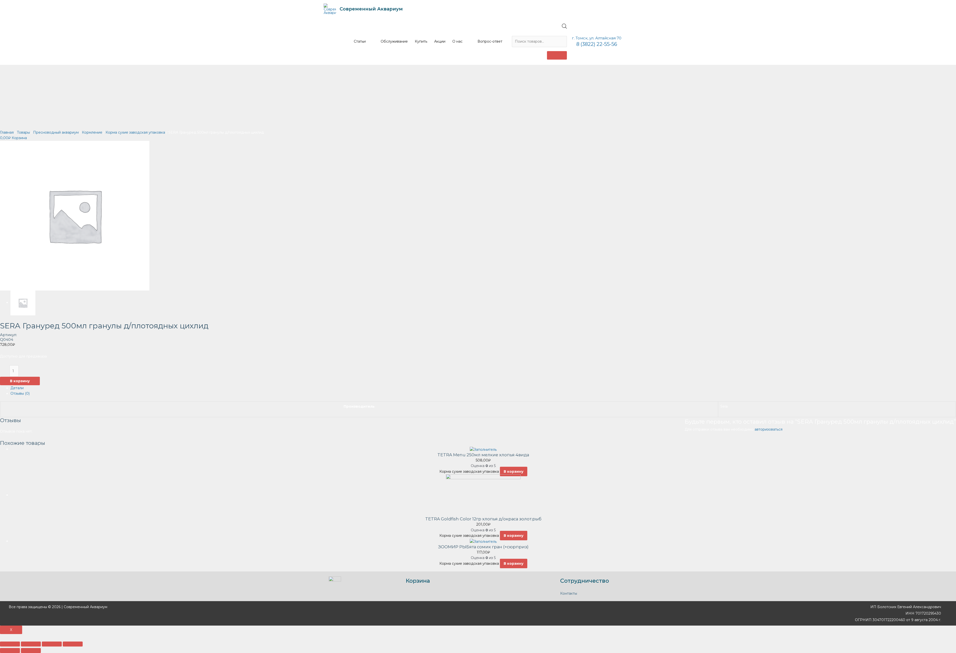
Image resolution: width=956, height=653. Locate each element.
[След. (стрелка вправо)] (31, 650)
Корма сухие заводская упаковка (135, 132)
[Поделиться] (31, 644)
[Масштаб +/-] (73, 644)
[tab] (483, 388)
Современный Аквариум (371, 9)
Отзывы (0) (20, 393)
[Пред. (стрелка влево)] (10, 650)
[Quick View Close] (1, 637)
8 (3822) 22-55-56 (596, 44)
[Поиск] (557, 55)
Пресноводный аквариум (56, 132)
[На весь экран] (52, 644)
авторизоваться (768, 429)
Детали (17, 388)
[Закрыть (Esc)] (10, 644)
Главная (7, 132)
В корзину (20, 381)
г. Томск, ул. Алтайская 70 (596, 38)
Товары (23, 132)
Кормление (92, 132)
